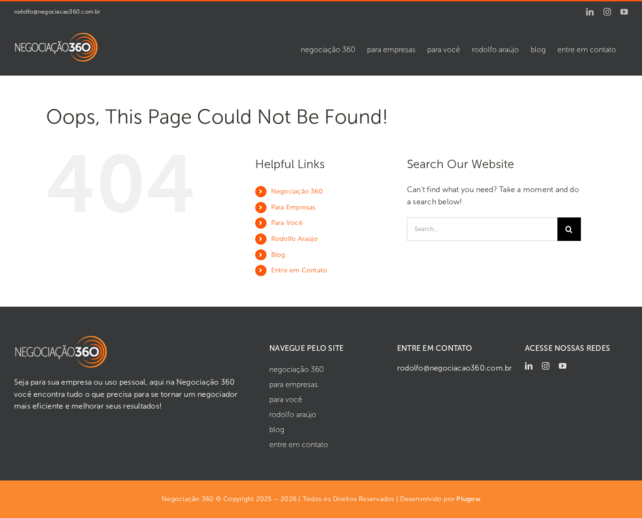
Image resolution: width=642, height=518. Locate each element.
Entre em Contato (299, 270)
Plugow (468, 499)
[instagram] (545, 366)
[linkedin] (528, 366)
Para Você (287, 222)
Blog (278, 254)
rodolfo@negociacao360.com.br (57, 11)
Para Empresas (293, 207)
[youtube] (562, 366)
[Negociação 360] (61, 338)
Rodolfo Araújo (294, 238)
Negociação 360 (297, 191)
